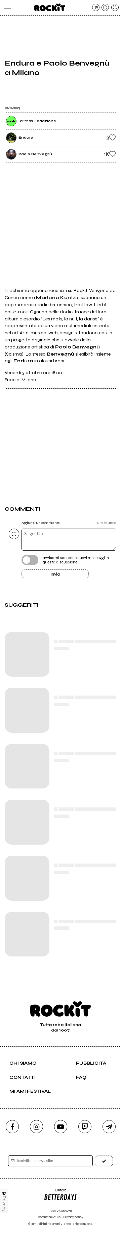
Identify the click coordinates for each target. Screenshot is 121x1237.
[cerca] (105, 7)
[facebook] (12, 1126)
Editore (55, 1192)
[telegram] (109, 1126)
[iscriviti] (104, 1161)
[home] (49, 7)
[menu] (6, 7)
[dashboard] (115, 7)
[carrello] (95, 7)
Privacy (4, 1204)
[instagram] (36, 1126)
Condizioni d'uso (49, 1217)
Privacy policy (73, 1217)
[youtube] (60, 1126)
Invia (55, 574)
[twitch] (84, 1126)
